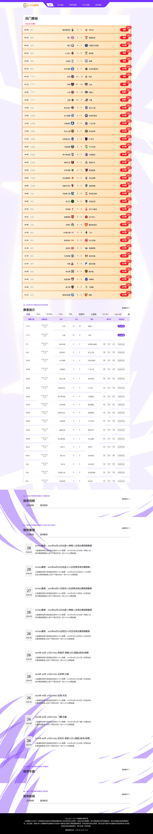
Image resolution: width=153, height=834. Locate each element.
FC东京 (91, 139)
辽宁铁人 (92, 217)
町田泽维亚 (93, 116)
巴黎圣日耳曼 (94, 45)
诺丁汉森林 (93, 209)
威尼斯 (91, 53)
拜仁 (68, 38)
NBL (71, 314)
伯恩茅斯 (67, 279)
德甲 (32, 38)
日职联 (32, 116)
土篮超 (93, 314)
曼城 (90, 61)
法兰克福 (92, 240)
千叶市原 (92, 147)
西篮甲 (82, 314)
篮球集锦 (44, 535)
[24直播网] (31, 7)
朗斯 (90, 295)
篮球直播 (98, 5)
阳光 (90, 77)
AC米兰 (67, 53)
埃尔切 (91, 30)
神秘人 (91, 92)
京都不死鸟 (66, 186)
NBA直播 (60, 5)
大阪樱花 (92, 155)
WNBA (32, 76)
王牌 (68, 100)
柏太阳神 (92, 131)
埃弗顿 (91, 279)
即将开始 (121, 344)
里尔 (68, 45)
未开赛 (124, 45)
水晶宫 (68, 61)
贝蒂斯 (91, 287)
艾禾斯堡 (67, 256)
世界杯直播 (72, 5)
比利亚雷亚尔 (94, 69)
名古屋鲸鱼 (66, 178)
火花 (68, 92)
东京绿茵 (67, 170)
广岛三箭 (92, 123)
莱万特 (68, 287)
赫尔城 (91, 271)
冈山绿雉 (92, 178)
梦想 (68, 84)
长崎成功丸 (66, 139)
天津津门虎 (66, 194)
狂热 (68, 77)
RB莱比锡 (66, 233)
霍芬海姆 (92, 264)
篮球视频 (44, 505)
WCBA (105, 314)
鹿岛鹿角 (92, 170)
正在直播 (121, 326)
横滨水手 (92, 162)
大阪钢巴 (67, 123)
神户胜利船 (66, 155)
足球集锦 (30, 535)
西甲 (32, 30)
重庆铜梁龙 (93, 225)
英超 (32, 61)
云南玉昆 (92, 201)
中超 (32, 108)
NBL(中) (118, 314)
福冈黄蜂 (92, 186)
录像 (124, 30)
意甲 (32, 53)
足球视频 (30, 505)
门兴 (90, 233)
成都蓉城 (67, 217)
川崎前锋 (67, 147)
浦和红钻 (67, 162)
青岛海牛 (67, 108)
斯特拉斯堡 (66, 295)
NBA (38, 314)
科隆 (68, 264)
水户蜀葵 (67, 116)
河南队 (68, 225)
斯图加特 (92, 38)
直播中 (124, 92)
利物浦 (68, 209)
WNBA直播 (86, 5)
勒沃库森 (92, 256)
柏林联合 (67, 240)
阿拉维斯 (67, 69)
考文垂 (68, 271)
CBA (61, 314)
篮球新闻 (44, 801)
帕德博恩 (92, 248)
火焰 (90, 84)
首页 (50, 5)
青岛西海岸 (93, 194)
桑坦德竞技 (66, 30)
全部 (28, 314)
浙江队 (68, 201)
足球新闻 (30, 801)
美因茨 (68, 248)
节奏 (90, 100)
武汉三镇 (92, 108)
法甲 (32, 45)
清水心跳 (67, 131)
